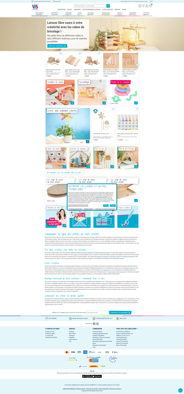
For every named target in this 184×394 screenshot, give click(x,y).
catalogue (75, 254)
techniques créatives (87, 252)
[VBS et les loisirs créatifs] (35, 7)
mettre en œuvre (62, 270)
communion (106, 256)
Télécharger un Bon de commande (101, 337)
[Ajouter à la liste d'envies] (61, 53)
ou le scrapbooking (105, 270)
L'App (94, 347)
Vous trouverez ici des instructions (116, 272)
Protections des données (75, 209)
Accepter (113, 205)
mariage (98, 256)
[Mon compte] (146, 5)
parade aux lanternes (128, 256)
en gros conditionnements (63, 300)
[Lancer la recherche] (108, 6)
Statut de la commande (122, 343)
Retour (94, 343)
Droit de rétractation (98, 339)
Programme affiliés (50, 333)
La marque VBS (49, 335)
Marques (117, 9)
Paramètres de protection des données (102, 341)
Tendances (77, 9)
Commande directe (97, 331)
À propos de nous (49, 331)
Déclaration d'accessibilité (99, 345)
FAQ (70, 341)
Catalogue (71, 331)
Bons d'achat (72, 333)
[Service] (140, 5)
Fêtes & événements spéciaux (91, 9)
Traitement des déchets (51, 337)
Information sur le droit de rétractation (105, 209)
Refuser (106, 205)
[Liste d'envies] (143, 5)
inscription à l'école (115, 256)
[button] (46, 64)
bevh (99, 357)
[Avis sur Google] (72, 359)
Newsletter (71, 337)
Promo (124, 9)
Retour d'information (121, 345)
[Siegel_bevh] (93, 360)
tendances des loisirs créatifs (102, 252)
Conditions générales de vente (100, 333)
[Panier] (150, 5)
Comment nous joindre (122, 341)
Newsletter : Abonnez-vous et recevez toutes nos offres (69, 312)
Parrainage (72, 335)
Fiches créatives (107, 9)
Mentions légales (88, 209)
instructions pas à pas (129, 268)
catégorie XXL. (120, 298)
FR (152, 1)
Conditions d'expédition (98, 335)
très (76, 300)
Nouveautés (61, 9)
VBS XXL (69, 9)
